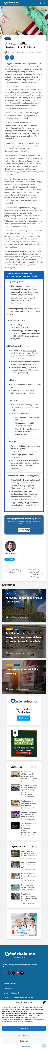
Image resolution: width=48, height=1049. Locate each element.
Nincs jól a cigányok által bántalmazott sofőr (28, 865)
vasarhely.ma (13, 617)
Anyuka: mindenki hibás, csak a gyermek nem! (29, 876)
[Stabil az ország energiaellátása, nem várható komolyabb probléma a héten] (24, 641)
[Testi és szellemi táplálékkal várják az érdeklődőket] (15, 803)
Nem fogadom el (24, 1035)
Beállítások (24, 1041)
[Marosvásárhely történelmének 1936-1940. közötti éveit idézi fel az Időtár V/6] (15, 774)
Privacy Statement (24, 1046)
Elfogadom (24, 1029)
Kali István (11, 52)
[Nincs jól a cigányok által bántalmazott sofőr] (15, 865)
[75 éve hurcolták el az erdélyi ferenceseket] (24, 605)
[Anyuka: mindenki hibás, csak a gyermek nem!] (15, 876)
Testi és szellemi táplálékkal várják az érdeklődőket (28, 803)
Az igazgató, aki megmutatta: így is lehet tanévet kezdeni (29, 853)
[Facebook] (5, 973)
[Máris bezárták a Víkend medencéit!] (15, 887)
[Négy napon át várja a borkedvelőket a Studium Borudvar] (15, 814)
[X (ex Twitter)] (9, 973)
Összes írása (9, 559)
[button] (45, 1002)
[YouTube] (17, 973)
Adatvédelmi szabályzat (13, 993)
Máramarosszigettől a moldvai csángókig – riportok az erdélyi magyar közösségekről (29, 789)
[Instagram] (13, 973)
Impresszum (8, 988)
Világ (15, 593)
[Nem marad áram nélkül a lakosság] (24, 677)
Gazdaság (9, 629)
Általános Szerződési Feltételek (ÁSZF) (18, 998)
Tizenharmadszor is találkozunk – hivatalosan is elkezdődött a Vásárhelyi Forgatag (28, 827)
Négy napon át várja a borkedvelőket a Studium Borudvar (29, 814)
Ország (8, 38)
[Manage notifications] (44, 1045)
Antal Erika (12, 653)
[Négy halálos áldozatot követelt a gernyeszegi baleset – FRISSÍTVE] (15, 896)
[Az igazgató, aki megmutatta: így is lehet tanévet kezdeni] (15, 853)
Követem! (24, 718)
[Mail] (22, 973)
